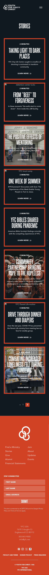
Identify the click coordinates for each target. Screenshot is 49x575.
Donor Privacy (26, 555)
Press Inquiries (40, 555)
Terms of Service (16, 511)
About (31, 451)
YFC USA (25, 568)
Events (31, 459)
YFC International (24, 570)
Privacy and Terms (10, 555)
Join (30, 447)
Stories (8, 451)
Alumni (8, 459)
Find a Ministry (12, 447)
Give (7, 455)
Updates (32, 455)
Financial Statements (15, 463)
